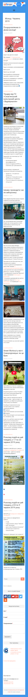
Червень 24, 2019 (8, 104)
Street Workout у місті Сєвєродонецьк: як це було (14, 353)
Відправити (7, 636)
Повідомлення (8, 623)
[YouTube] (13, 596)
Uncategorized (8, 24)
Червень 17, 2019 (8, 445)
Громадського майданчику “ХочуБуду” (13, 450)
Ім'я (5, 611)
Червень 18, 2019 (8, 358)
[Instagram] (9, 596)
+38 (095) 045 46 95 (8, 682)
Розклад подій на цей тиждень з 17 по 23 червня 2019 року (13, 439)
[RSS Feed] (5, 600)
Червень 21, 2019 (8, 195)
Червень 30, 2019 (8, 33)
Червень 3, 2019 (8, 510)
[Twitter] (20, 596)
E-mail (6, 617)
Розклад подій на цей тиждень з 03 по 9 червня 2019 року (13, 505)
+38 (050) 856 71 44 (8, 683)
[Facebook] (5, 596)
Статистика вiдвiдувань (10, 660)
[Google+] (17, 596)
